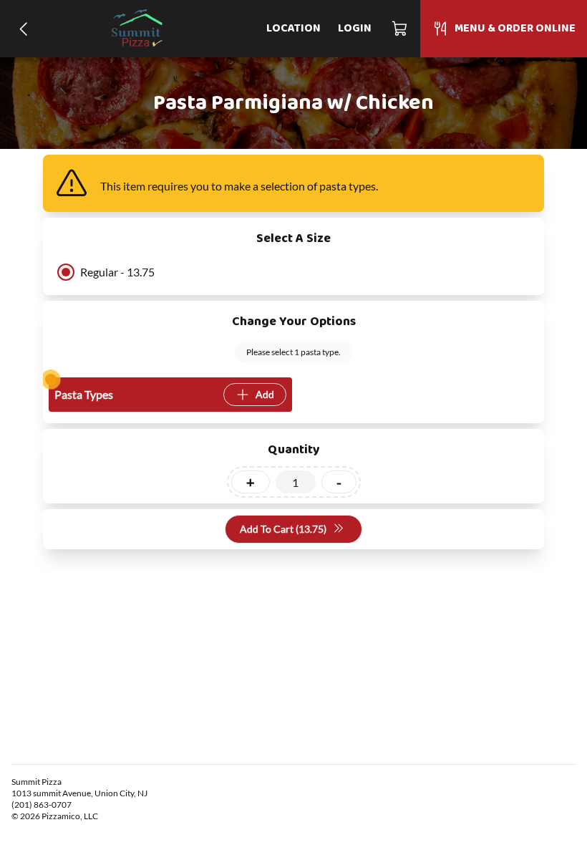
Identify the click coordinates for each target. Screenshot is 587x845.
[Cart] (400, 28)
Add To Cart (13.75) (283, 529)
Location (293, 28)
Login (355, 28)
